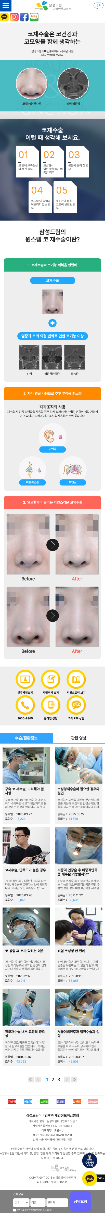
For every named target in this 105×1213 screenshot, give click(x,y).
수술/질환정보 (26, 738)
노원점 (44, 1102)
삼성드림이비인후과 (40, 1115)
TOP (99, 1178)
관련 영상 (78, 738)
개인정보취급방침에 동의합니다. (31, 1209)
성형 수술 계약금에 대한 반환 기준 (52, 1139)
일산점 (77, 1102)
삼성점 (28, 1102)
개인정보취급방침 (67, 1115)
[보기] (48, 1209)
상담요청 (80, 1201)
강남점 (12, 1102)
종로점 (60, 1102)
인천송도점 (93, 1101)
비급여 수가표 (64, 1135)
